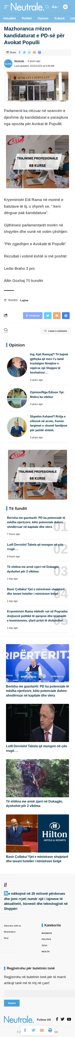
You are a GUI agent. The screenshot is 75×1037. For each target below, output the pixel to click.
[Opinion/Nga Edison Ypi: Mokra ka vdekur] (17, 398)
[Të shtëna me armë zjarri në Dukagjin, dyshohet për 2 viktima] (37, 778)
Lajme (24, 300)
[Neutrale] (27, 7)
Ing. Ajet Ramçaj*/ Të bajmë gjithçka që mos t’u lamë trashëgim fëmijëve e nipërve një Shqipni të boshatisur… (49, 363)
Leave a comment (57, 331)
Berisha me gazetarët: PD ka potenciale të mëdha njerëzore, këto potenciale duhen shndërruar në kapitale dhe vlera (36, 522)
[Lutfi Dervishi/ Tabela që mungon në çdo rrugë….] (37, 723)
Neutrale (19, 61)
